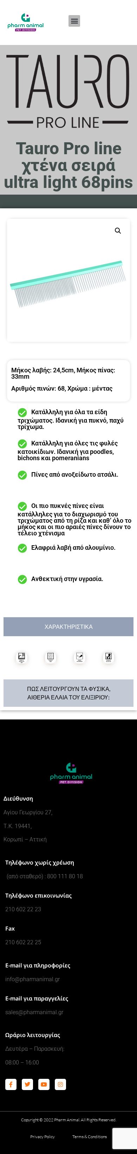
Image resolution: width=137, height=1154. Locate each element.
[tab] (68, 626)
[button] (74, 21)
